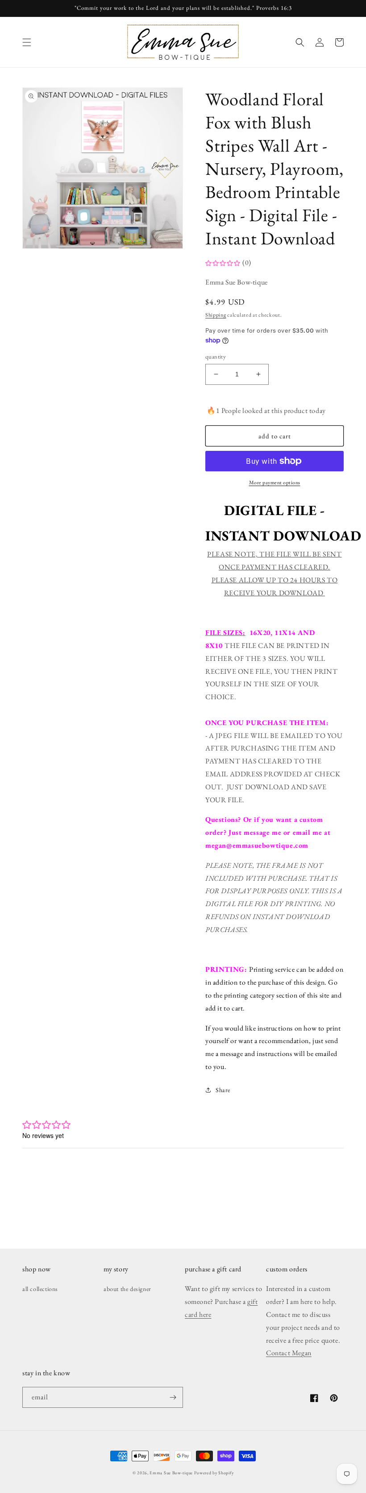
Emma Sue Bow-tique (171, 1473)
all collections (40, 1289)
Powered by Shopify (214, 1473)
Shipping (215, 314)
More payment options (274, 482)
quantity (215, 356)
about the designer (127, 1289)
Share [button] (223, 1090)
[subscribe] (173, 1397)
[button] (27, 42)
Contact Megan (289, 1352)
